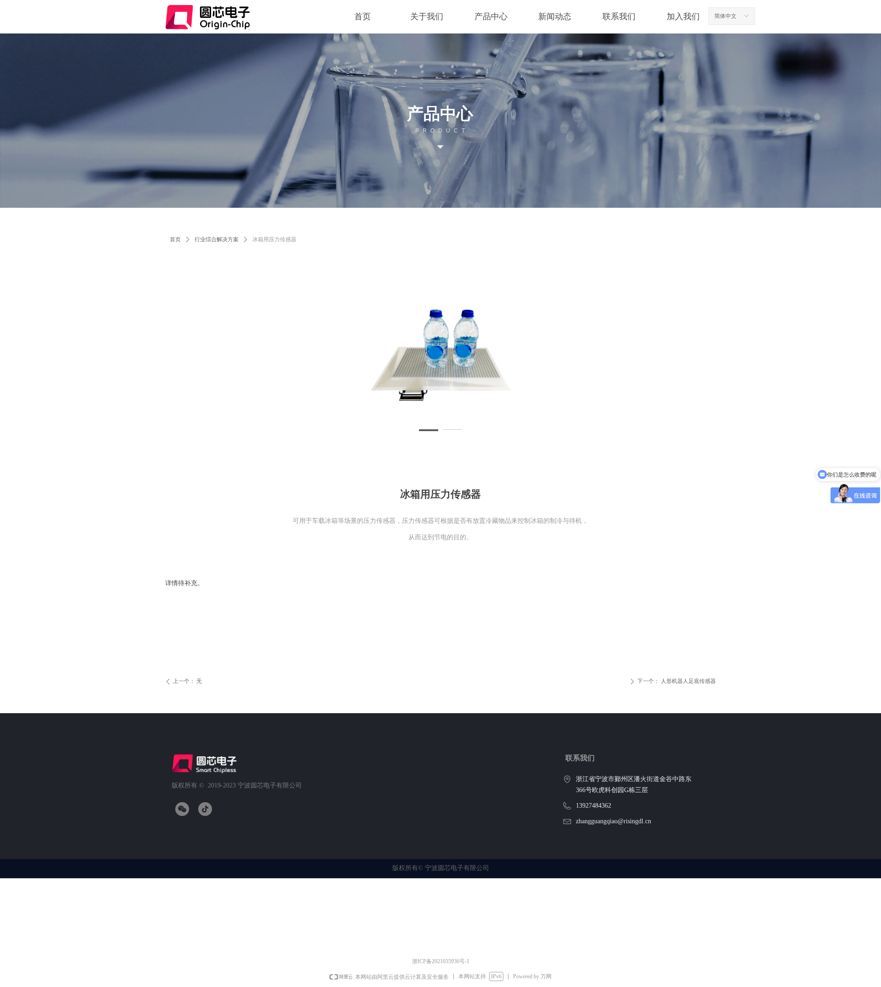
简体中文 (725, 16)
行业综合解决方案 (217, 239)
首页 (175, 239)
